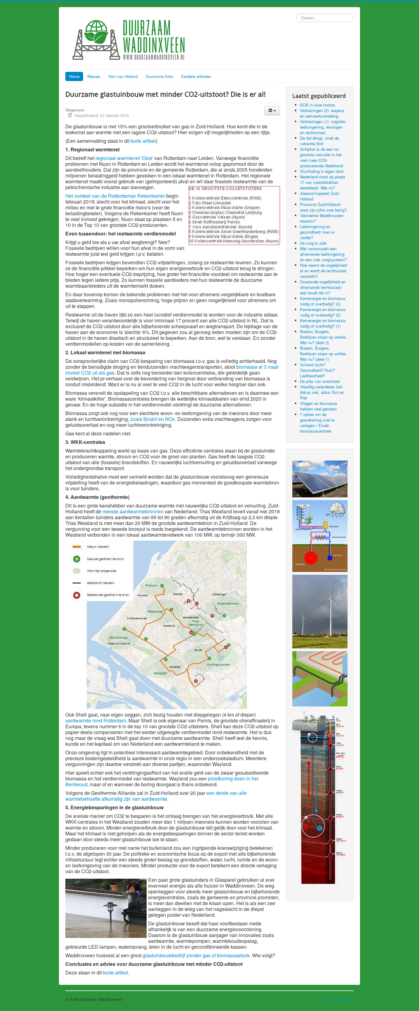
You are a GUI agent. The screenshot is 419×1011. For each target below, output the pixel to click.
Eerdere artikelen (196, 76)
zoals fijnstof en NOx (152, 418)
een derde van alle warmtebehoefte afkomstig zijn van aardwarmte (156, 795)
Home (74, 76)
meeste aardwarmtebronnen (132, 511)
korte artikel (143, 140)
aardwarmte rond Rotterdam (95, 720)
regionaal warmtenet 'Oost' (124, 157)
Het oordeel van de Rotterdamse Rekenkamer (115, 195)
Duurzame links (159, 76)
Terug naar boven (338, 999)
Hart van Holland (123, 76)
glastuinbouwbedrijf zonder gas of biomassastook (196, 955)
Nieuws (93, 76)
